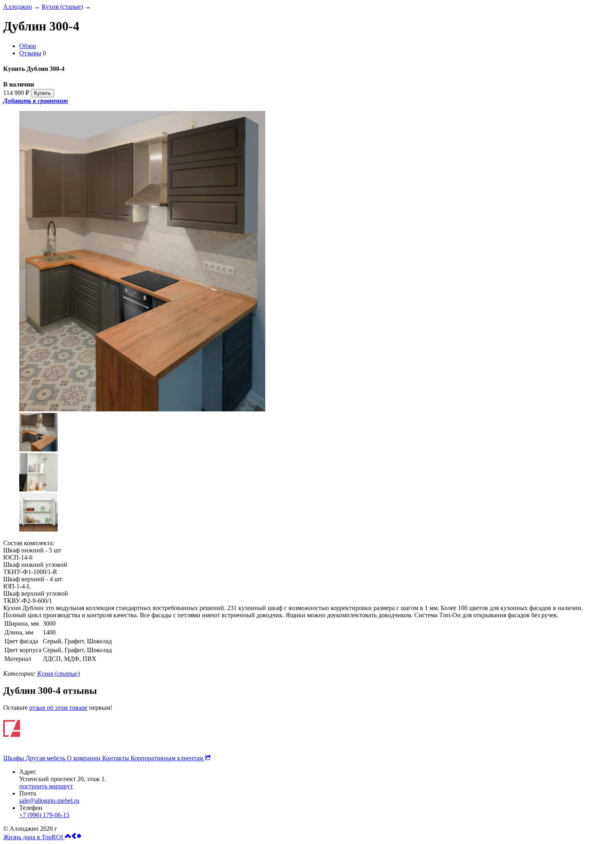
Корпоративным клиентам (168, 758)
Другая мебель (46, 758)
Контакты (116, 758)
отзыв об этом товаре (58, 707)
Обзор (27, 45)
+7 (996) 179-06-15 (44, 815)
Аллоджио (17, 6)
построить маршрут (46, 786)
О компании (84, 758)
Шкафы (14, 758)
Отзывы (30, 53)
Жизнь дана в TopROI (34, 837)
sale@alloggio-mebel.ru (49, 800)
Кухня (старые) (62, 6)
